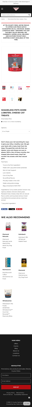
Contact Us (16, 355)
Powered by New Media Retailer (15, 404)
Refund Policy (20, 392)
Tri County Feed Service (17, 402)
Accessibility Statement (21, 394)
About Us (16, 351)
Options (3, 128)
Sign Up (16, 387)
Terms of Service (8, 394)
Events (16, 346)
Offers (16, 343)
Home (3, 19)
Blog (16, 348)
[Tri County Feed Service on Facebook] (29, 398)
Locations (16, 353)
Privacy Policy (11, 392)
